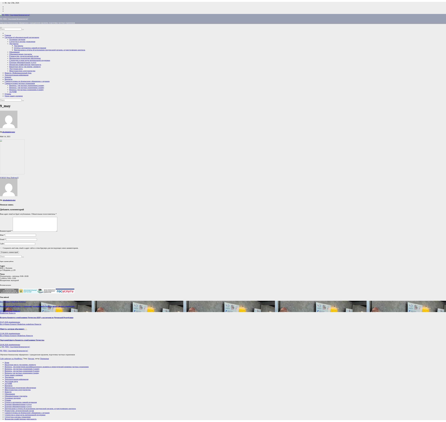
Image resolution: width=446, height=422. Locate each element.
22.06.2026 (4, 333)
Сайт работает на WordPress (11, 359)
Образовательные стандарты (20, 54)
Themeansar (44, 359)
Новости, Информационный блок (18, 73)
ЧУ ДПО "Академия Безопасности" (14, 19)
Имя (2, 235)
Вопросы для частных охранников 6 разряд (26, 85)
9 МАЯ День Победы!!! (9, 178)
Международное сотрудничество (22, 71)
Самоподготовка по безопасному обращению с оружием (27, 81)
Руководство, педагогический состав (24, 56)
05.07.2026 (4, 322)
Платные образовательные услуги (22, 62)
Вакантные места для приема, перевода (25, 67)
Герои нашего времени (14, 96)
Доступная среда (16, 69)
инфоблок (30, 324)
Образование (14, 52)
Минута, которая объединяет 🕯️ (13, 329)
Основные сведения (17, 39)
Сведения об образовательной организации (22, 37)
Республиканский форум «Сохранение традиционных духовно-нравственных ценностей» (37, 306)
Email (3, 239)
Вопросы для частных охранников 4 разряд (26, 90)
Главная (8, 35)
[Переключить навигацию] (1, 27)
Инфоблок (14, 302)
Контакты (8, 79)
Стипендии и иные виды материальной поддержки (29, 60)
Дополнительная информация (16, 75)
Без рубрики (5, 302)
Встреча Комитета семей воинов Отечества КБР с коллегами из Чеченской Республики (36, 318)
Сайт (2, 244)
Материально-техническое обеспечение (25, 58)
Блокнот (8, 77)
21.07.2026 (4, 311)
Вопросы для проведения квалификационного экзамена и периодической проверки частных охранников (47, 367)
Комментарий (6, 231)
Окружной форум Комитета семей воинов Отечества (22, 340)
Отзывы (8, 94)
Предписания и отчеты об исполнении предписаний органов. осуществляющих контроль (49, 50)
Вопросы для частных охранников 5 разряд (26, 88)
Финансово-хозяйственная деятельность (25, 65)
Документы (13, 44)
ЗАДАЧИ (13, 92)
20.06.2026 (4, 345)
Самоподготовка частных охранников (20, 83)
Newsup (31, 359)
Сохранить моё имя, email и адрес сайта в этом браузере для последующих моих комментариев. (40, 248)
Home (7, 363)
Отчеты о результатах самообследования (30, 48)
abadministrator (8, 132)
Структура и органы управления (22, 42)
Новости (22, 302)
